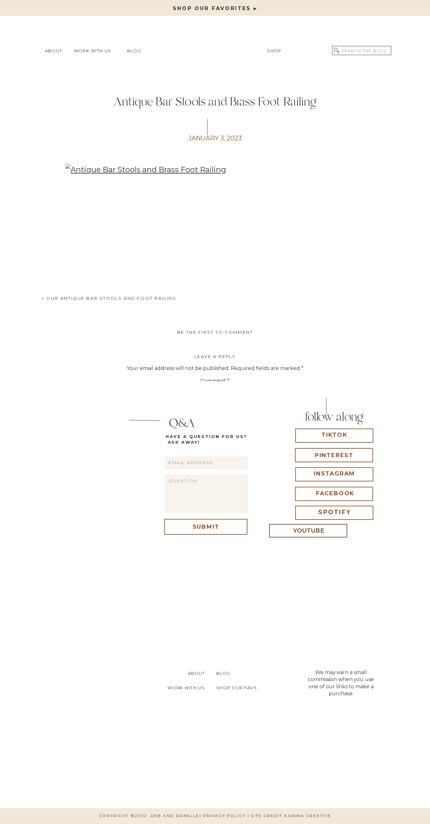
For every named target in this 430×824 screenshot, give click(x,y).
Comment (215, 381)
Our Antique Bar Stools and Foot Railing (111, 298)
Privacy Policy (225, 815)
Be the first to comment (215, 332)
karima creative (307, 815)
